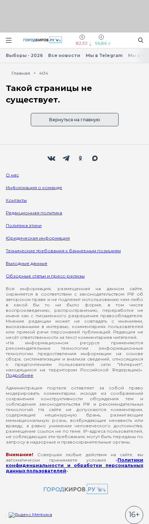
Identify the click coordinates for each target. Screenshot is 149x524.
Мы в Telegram (104, 55)
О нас (12, 175)
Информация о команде (34, 187)
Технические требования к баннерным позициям (63, 250)
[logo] (74, 489)
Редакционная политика (34, 212)
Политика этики (24, 225)
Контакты (16, 200)
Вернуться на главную (74, 119)
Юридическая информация (38, 238)
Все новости (64, 55)
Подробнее (19, 375)
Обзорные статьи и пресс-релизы (45, 276)
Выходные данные (26, 263)
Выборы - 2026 (24, 55)
